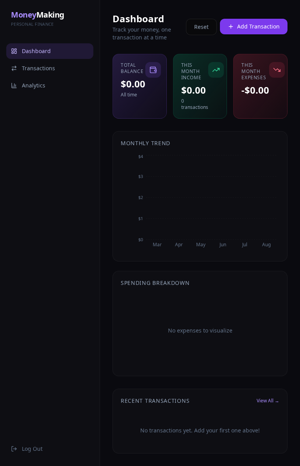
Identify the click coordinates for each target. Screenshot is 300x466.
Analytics (33, 85)
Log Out (32, 448)
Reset (201, 26)
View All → (268, 401)
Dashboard (36, 51)
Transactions (38, 68)
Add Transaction (258, 26)
